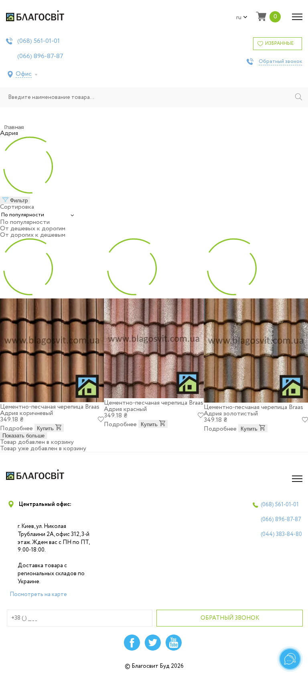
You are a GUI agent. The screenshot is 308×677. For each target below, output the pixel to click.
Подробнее (16, 428)
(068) (38, 41)
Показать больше (23, 436)
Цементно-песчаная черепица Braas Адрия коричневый (49, 410)
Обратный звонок (280, 61)
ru (238, 17)
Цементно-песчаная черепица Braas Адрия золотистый (253, 410)
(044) (281, 534)
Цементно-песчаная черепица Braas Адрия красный (153, 406)
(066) (40, 56)
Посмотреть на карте (38, 594)
